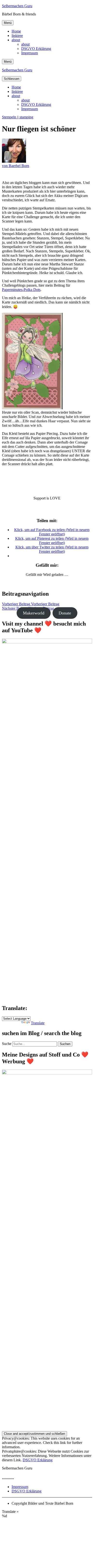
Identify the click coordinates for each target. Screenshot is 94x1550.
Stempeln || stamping (17, 117)
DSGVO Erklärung (36, 49)
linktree (17, 36)
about (16, 40)
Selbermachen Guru (17, 6)
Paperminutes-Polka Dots (21, 290)
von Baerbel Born (15, 166)
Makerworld (33, 613)
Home (16, 31)
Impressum (29, 53)
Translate (38, 1023)
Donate (65, 613)
